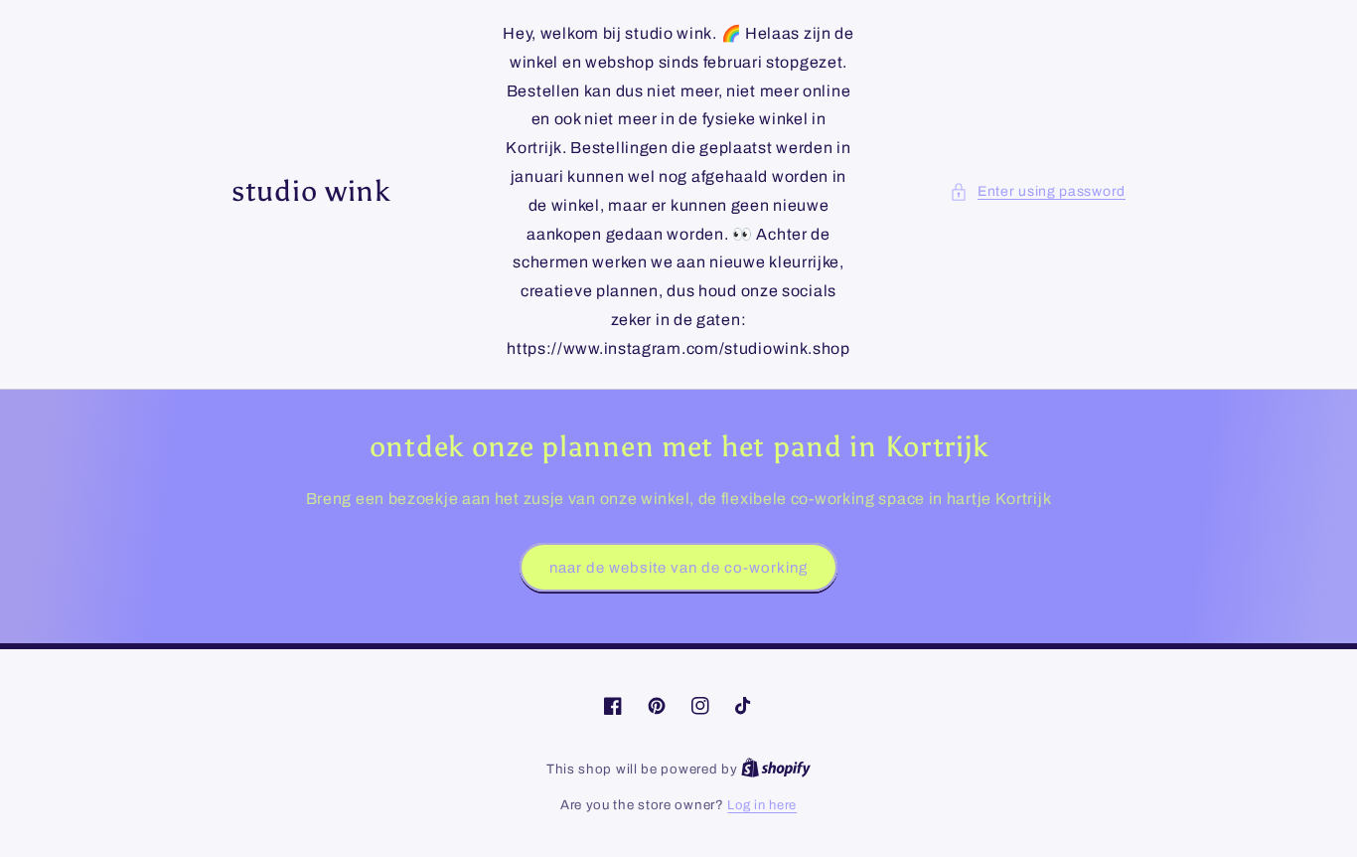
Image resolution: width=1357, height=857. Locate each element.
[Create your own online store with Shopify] (776, 769)
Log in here (762, 805)
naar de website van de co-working (678, 568)
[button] (1038, 191)
